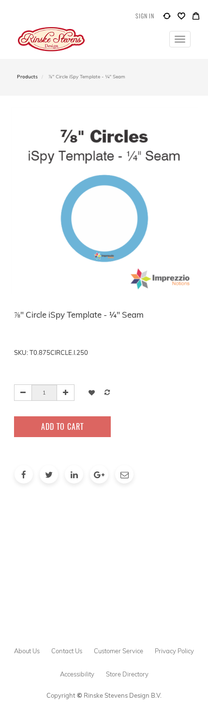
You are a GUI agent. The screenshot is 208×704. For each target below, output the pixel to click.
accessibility (77, 674)
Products (27, 76)
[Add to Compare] (167, 18)
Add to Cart (62, 426)
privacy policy (174, 651)
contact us (66, 651)
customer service (118, 651)
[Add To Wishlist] (92, 392)
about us (27, 651)
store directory (127, 674)
